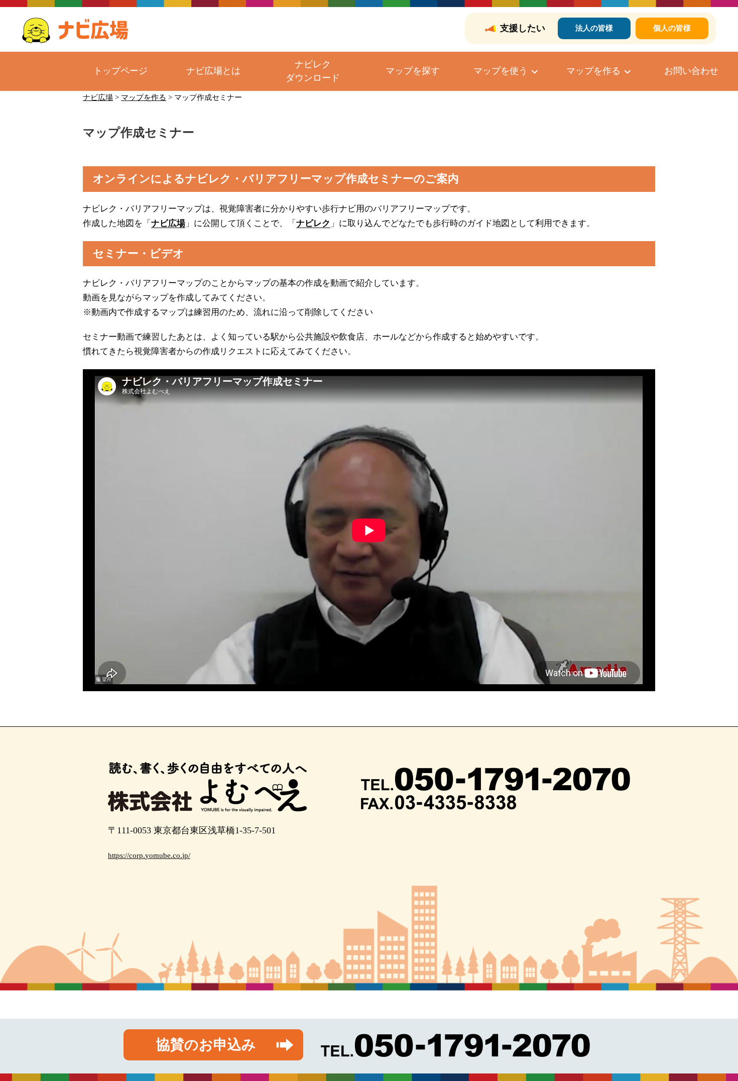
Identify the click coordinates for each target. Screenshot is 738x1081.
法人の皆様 (594, 28)
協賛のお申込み (206, 1044)
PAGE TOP (712, 1040)
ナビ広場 (168, 223)
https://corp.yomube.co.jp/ (149, 855)
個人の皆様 (672, 28)
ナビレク (313, 223)
